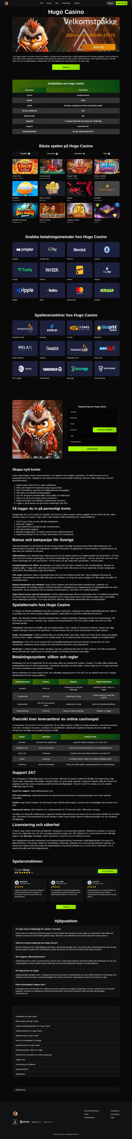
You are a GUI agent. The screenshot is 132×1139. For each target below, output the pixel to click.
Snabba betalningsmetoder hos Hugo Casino (33, 1026)
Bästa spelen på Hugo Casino (27, 1021)
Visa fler (66, 907)
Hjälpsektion (20, 1074)
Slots (105, 153)
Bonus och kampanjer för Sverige (28, 1040)
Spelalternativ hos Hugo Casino (28, 1045)
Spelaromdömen (22, 1069)
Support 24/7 (21, 1060)
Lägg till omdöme (108, 871)
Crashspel (78, 153)
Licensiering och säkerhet (25, 1064)
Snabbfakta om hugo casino (26, 1016)
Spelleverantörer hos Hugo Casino (29, 1031)
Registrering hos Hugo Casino (27, 1036)
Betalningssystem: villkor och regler (29, 1050)
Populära (23, 153)
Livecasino (51, 153)
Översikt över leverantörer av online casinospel (34, 1055)
